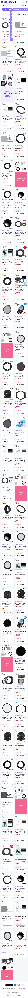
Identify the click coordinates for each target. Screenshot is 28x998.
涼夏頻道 (11, 24)
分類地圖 (19, 995)
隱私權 (14, 995)
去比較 (7, 96)
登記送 (11, 12)
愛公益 (11, 36)
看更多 (11, 39)
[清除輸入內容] (23, 5)
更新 (24, 988)
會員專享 (11, 33)
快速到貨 (11, 18)
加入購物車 (8, 42)
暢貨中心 (11, 15)
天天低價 (11, 21)
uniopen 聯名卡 (18, 9)
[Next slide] (12, 23)
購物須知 (19, 992)
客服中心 (8, 992)
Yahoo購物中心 (10, 2)
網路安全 (9, 995)
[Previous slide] (2, 23)
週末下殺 (11, 30)
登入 (24, 2)
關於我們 (14, 992)
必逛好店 (11, 27)
